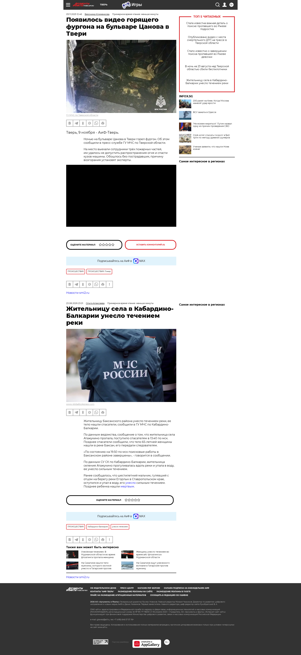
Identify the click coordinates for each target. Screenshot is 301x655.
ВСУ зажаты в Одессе (204, 112)
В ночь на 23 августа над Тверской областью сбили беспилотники (207, 68)
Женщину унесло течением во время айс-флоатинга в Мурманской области (152, 554)
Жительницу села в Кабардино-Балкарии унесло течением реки (207, 82)
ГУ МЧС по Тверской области (82, 115)
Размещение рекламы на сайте (135, 591)
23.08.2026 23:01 (74, 303)
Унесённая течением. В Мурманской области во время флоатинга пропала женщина (98, 554)
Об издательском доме (103, 588)
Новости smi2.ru (77, 292)
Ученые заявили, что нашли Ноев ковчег (211, 147)
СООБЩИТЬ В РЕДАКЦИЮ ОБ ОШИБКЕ (169, 595)
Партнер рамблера (120, 642)
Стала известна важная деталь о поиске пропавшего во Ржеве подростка (207, 26)
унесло (130, 482)
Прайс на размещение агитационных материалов (118, 595)
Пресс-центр (127, 588)
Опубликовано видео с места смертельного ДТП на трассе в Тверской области (207, 40)
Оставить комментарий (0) (150, 245)
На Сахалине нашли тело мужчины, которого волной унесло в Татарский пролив (96, 566)
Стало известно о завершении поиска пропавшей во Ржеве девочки (207, 54)
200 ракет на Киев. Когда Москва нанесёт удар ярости (211, 102)
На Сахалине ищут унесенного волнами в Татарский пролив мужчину (153, 566)
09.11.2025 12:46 (74, 14)
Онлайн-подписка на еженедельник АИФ (186, 588)
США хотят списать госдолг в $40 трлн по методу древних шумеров (211, 136)
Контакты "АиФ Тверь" (102, 591)
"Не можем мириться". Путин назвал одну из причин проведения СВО (212, 125)
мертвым (127, 486)
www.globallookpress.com (80, 404)
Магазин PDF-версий (149, 588)
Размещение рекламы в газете (174, 591)
